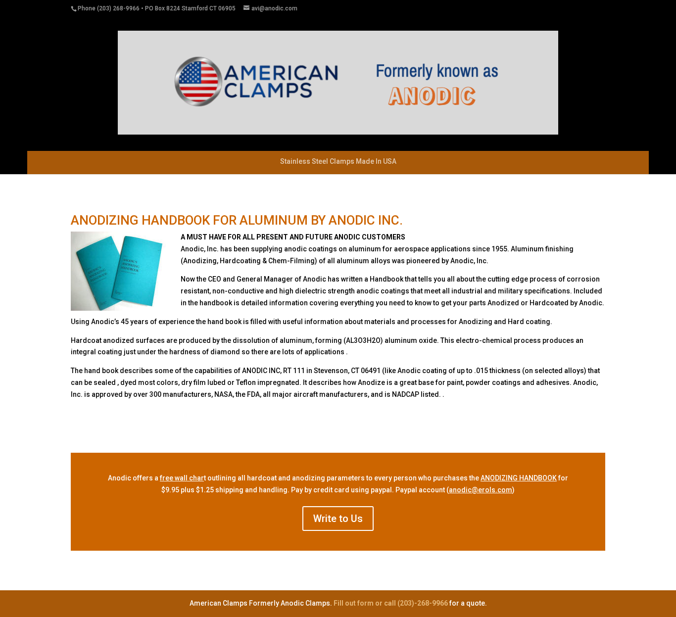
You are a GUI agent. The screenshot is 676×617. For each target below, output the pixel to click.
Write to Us (338, 518)
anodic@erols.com (480, 490)
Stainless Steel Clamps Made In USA (338, 161)
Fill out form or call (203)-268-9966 (391, 603)
